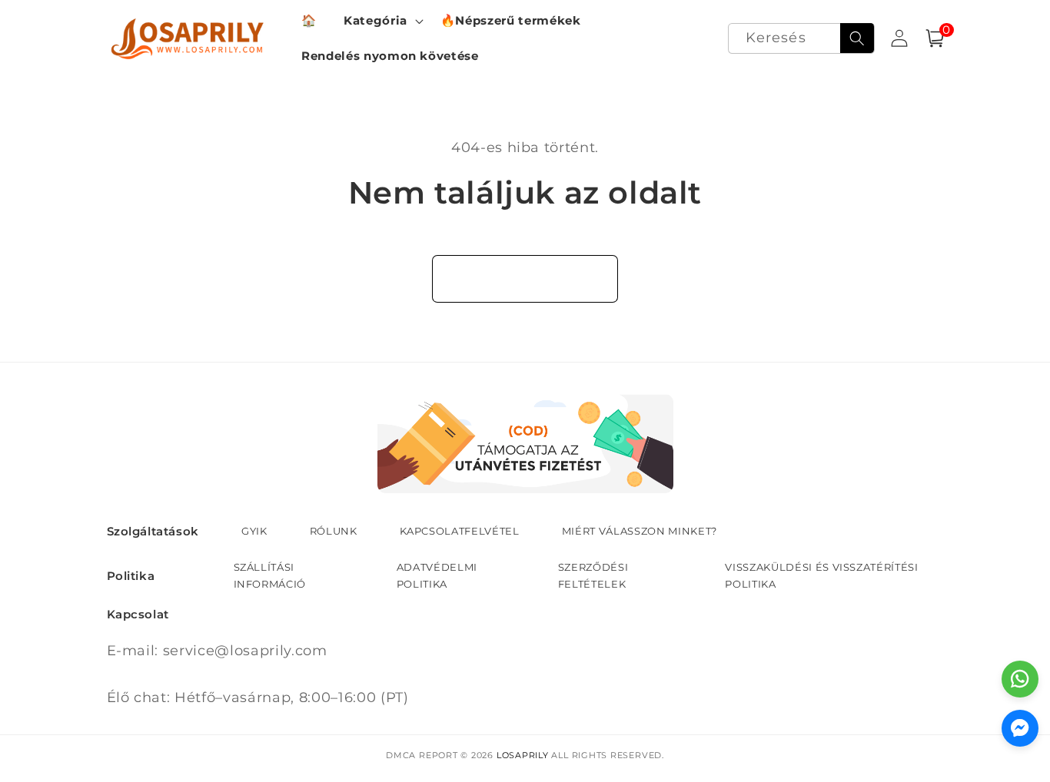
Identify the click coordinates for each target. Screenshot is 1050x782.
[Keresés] (857, 38)
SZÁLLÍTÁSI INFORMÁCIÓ (270, 575)
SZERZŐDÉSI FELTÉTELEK (593, 575)
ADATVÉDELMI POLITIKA (437, 575)
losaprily (523, 755)
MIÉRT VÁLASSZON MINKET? (639, 531)
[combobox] (801, 39)
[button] (382, 20)
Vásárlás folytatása (525, 278)
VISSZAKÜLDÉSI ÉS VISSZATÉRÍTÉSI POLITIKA (821, 575)
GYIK (254, 531)
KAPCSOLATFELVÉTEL (460, 531)
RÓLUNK (333, 531)
